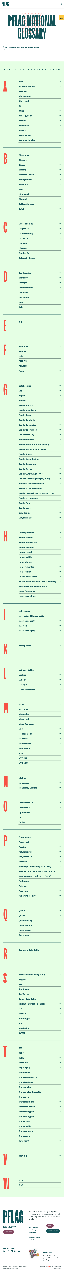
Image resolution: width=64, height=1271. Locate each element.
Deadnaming (25, 273)
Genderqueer (25, 508)
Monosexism (25, 743)
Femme (22, 351)
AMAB (21, 111)
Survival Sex (25, 1028)
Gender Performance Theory (32, 449)
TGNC (21, 1057)
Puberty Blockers (27, 895)
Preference (24, 881)
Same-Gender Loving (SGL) (32, 974)
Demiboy (23, 277)
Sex (20, 984)
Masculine (23, 709)
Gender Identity (26, 434)
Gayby (22, 395)
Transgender (25, 1087)
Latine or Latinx (26, 670)
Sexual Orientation (28, 998)
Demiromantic (26, 287)
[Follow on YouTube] (19, 1251)
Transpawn (24, 1121)
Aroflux (22, 120)
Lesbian (22, 674)
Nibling (22, 778)
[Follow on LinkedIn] (15, 1251)
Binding (22, 169)
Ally (20, 106)
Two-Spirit (24, 1140)
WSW (21, 1185)
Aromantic (24, 125)
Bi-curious (24, 155)
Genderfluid (24, 503)
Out (20, 817)
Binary (22, 165)
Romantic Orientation (29, 950)
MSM (21, 753)
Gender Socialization (29, 459)
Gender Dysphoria (27, 410)
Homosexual (25, 571)
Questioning (25, 935)
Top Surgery (24, 1067)
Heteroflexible (26, 537)
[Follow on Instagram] (12, 1251)
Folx (21, 356)
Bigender (23, 160)
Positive (23, 861)
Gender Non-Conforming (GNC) (34, 444)
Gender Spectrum (27, 464)
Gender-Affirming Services (31, 473)
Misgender (24, 714)
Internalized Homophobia (31, 616)
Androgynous (25, 115)
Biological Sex (25, 179)
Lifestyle (23, 684)
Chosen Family (26, 223)
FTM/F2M (23, 361)
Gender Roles (25, 454)
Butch (21, 208)
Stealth (22, 1013)
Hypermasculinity (27, 596)
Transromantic (26, 1131)
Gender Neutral (26, 439)
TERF (21, 1052)
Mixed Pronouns (26, 724)
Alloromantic (25, 96)
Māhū (21, 704)
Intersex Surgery (27, 630)
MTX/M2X (23, 763)
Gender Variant (26, 468)
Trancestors (24, 1072)
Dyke (21, 307)
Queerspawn (25, 930)
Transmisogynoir (27, 1111)
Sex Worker (24, 994)
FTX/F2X (23, 366)
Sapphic (23, 979)
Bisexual (23, 199)
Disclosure (24, 297)
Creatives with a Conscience (56, 1267)
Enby (21, 322)
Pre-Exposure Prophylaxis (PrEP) (35, 876)
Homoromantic (26, 566)
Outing (22, 822)
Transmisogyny (26, 1116)
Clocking (23, 243)
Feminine (23, 346)
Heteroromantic (27, 547)
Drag (21, 302)
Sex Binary (24, 989)
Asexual (22, 130)
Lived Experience (27, 689)
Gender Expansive (27, 425)
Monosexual (24, 748)
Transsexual (24, 1136)
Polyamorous (25, 851)
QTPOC (22, 910)
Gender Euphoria (27, 420)
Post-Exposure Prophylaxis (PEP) (35, 866)
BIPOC (22, 189)
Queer (22, 915)
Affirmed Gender (27, 86)
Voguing (23, 1155)
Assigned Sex (25, 135)
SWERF (22, 1033)
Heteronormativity (28, 542)
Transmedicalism (27, 1106)
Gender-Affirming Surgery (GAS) (34, 478)
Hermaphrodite (26, 532)
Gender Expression (28, 429)
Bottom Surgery (26, 204)
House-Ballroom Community (33, 586)
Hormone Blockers (28, 576)
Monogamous (25, 733)
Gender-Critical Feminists (31, 488)
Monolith (23, 738)
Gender (22, 400)
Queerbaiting (25, 920)
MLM (21, 728)
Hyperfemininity (27, 591)
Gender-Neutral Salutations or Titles (36, 493)
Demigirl (23, 282)
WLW (21, 1180)
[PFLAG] (5, 4)
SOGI (21, 1008)
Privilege (23, 886)
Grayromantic (25, 517)
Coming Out (24, 253)
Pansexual (24, 842)
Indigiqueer (24, 611)
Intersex (23, 625)
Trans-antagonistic (28, 1077)
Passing (22, 847)
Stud (21, 1023)
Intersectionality (27, 620)
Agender (23, 91)
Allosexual (24, 101)
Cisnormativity (26, 233)
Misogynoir (24, 719)
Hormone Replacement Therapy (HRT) (37, 581)
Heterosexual (25, 552)
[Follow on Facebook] (8, 1251)
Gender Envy (25, 415)
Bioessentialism (26, 174)
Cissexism (23, 238)
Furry (21, 370)
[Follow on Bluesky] (4, 1251)
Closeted (23, 248)
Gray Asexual (25, 512)
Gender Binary (26, 405)
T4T (20, 1048)
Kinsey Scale (25, 645)
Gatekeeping (25, 385)
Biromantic (24, 194)
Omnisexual (24, 807)
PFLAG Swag (48, 1252)
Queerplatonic (26, 925)
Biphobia (23, 184)
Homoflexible (25, 557)
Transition (24, 1096)
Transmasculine (26, 1101)
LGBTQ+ (22, 679)
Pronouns (23, 890)
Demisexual (24, 292)
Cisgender (23, 228)
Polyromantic (25, 856)
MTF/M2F (23, 758)
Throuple (23, 1062)
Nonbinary (24, 782)
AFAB (21, 81)
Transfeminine (26, 1082)
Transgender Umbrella (30, 1092)
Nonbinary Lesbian (28, 787)
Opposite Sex (25, 812)
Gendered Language (28, 498)
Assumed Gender (27, 140)
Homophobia (25, 562)
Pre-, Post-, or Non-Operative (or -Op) (37, 871)
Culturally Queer (27, 258)
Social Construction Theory (32, 1003)
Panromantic (25, 837)
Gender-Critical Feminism (31, 483)
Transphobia (25, 1126)
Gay (20, 390)
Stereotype (24, 1018)
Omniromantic (26, 802)
